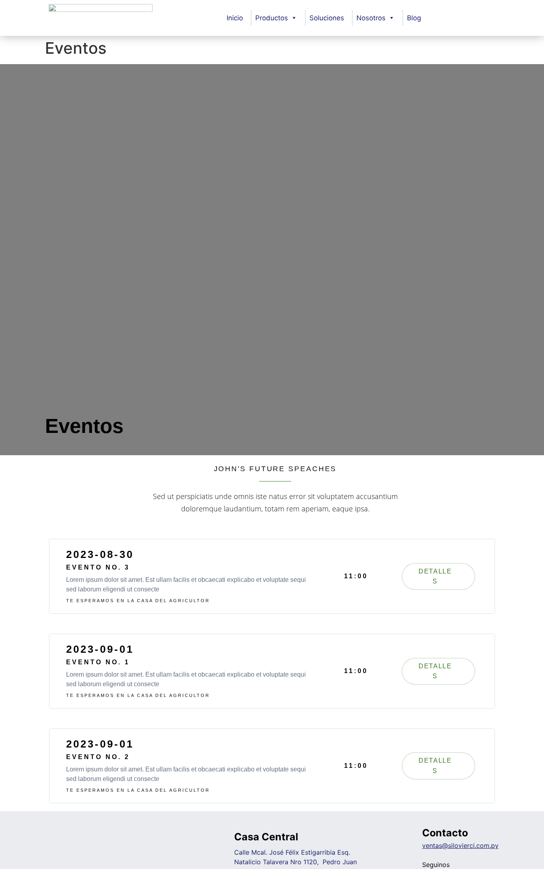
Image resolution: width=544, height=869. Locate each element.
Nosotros (370, 18)
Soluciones (326, 18)
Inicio (235, 18)
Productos (271, 18)
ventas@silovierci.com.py (460, 845)
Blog (414, 18)
